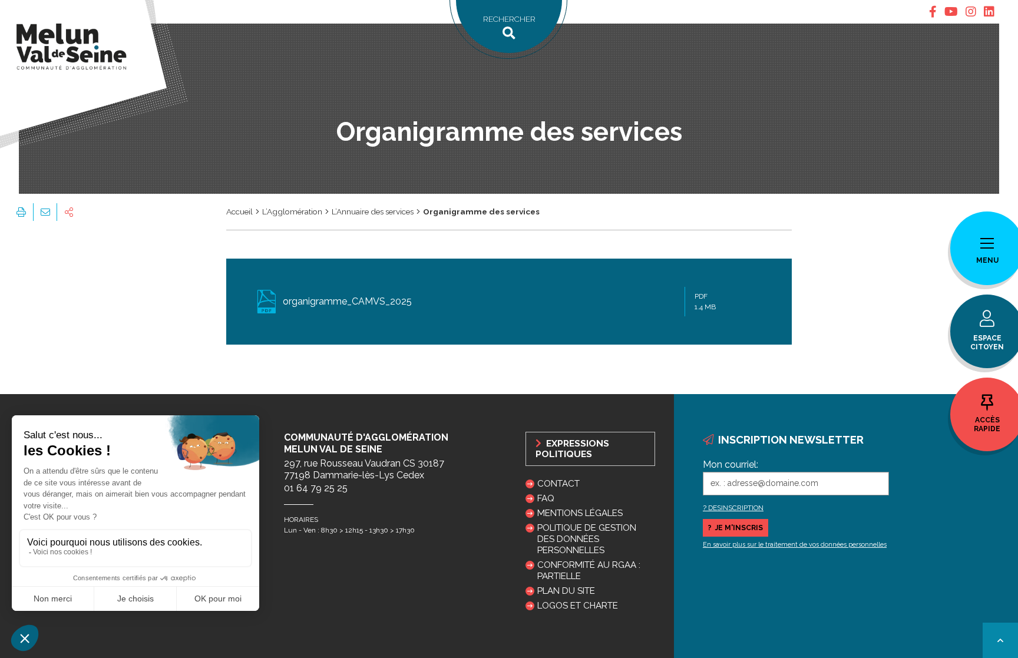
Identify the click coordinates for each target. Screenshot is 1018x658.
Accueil (239, 211)
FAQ (545, 498)
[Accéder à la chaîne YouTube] (951, 12)
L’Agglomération (292, 211)
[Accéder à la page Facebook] (933, 12)
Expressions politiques (572, 449)
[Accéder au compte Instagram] (971, 12)
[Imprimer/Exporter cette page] (21, 212)
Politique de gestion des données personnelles (586, 539)
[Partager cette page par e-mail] (45, 212)
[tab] (933, 12)
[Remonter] (1000, 640)
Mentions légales (580, 513)
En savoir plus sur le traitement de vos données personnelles (795, 544)
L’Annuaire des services (373, 211)
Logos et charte (577, 605)
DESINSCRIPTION (736, 508)
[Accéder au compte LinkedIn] (989, 12)
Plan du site (566, 591)
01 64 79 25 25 (316, 488)
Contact (558, 483)
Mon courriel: (730, 464)
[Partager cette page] (69, 212)
